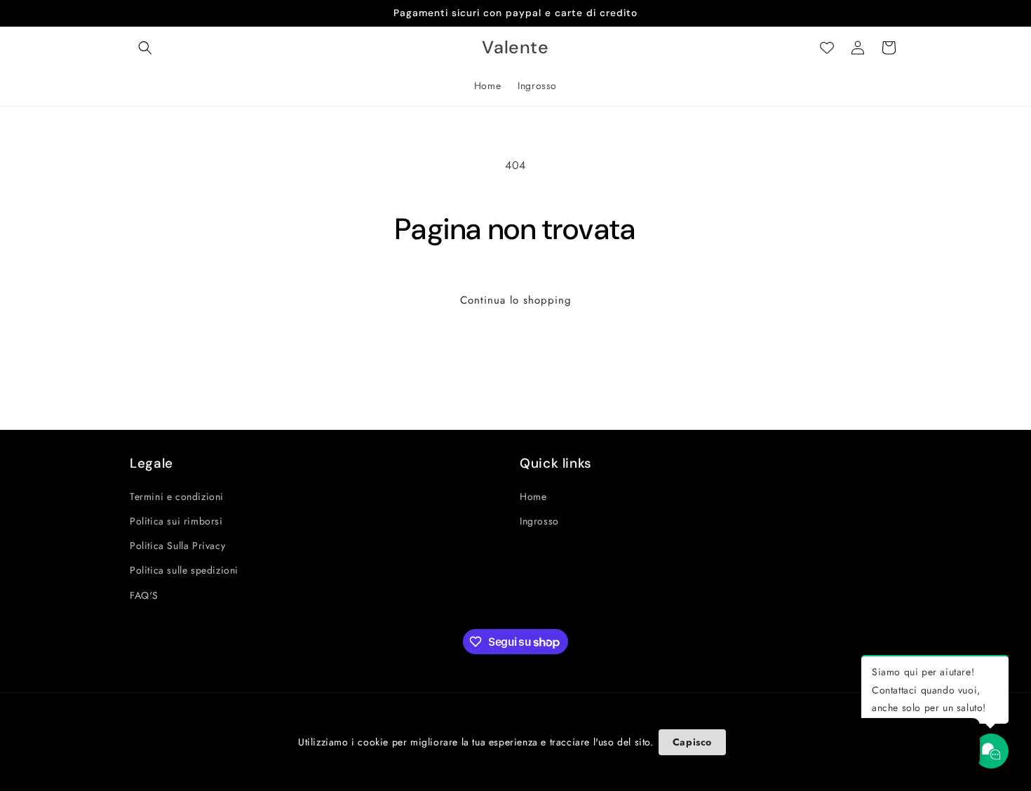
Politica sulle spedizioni (184, 570)
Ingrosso (539, 521)
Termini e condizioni (177, 496)
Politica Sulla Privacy (177, 546)
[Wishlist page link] (827, 48)
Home (533, 496)
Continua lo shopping (516, 300)
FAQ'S (144, 595)
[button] (145, 47)
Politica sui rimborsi (176, 521)
